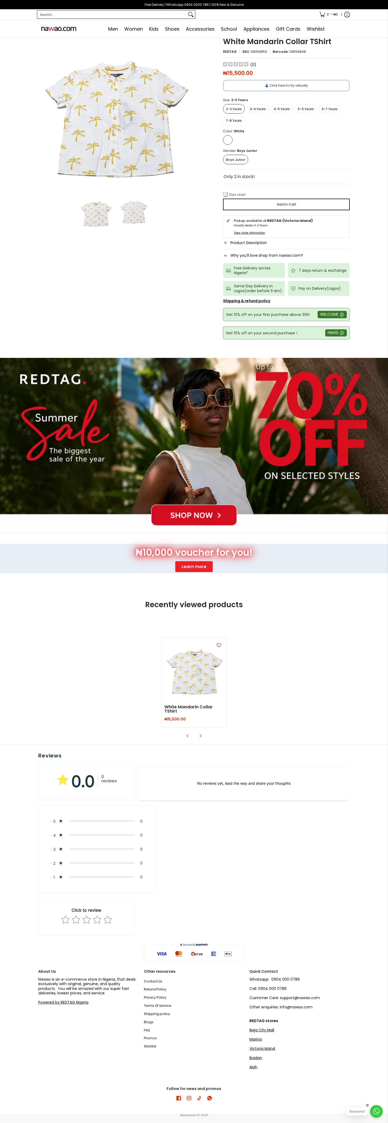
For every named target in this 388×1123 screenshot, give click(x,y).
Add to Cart (286, 204)
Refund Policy (155, 989)
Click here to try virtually (286, 85)
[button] (286, 244)
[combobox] (112, 14)
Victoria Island (262, 1048)
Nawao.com (188, 1115)
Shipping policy (157, 1014)
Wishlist (150, 1046)
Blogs (148, 1022)
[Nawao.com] (58, 29)
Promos (150, 1038)
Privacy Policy (155, 997)
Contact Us (153, 981)
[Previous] (42, 114)
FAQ (147, 1030)
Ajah (253, 1067)
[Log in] (347, 14)
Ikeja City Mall (261, 1030)
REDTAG (230, 51)
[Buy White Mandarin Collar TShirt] (194, 670)
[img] (235, 65)
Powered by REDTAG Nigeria (63, 1002)
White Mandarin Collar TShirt (188, 709)
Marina (255, 1039)
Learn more (194, 567)
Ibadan (255, 1057)
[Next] (187, 114)
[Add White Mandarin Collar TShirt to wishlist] (219, 645)
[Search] (191, 14)
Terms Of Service (157, 1005)
